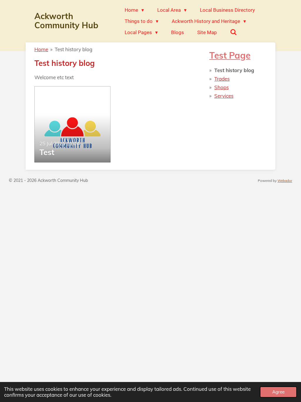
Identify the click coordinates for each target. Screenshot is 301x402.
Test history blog (73, 49)
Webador (284, 180)
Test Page (229, 55)
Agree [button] (278, 392)
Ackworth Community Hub (66, 20)
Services (223, 96)
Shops (221, 87)
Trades (222, 79)
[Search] (233, 32)
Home (41, 49)
